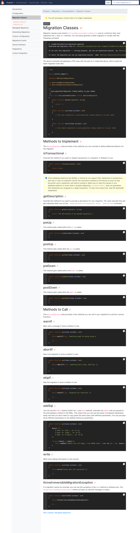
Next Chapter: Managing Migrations (57, 513)
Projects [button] (10, 3)
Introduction (17, 9)
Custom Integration (19, 53)
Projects (46, 11)
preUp (47, 222)
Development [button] (21, 3)
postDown (50, 287)
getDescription (53, 196)
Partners (44, 3)
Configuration (17, 13)
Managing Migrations (20, 28)
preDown (49, 266)
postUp (48, 244)
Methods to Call (17, 24)
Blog (50, 3)
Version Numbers (19, 45)
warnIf (48, 321)
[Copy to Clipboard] (123, 43)
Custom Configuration (21, 36)
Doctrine (2, 2)
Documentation (68, 11)
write (47, 454)
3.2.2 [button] (46, 24)
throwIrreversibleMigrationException (68, 482)
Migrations (56, 11)
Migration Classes (19, 18)
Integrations (17, 49)
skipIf (47, 377)
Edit (108, 3)
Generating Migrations (21, 32)
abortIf (48, 349)
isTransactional (54, 153)
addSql (48, 405)
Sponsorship (34, 3)
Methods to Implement (19, 22)
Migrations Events (19, 40)
